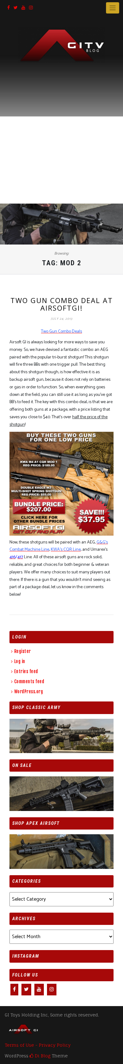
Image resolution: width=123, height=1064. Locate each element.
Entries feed (26, 671)
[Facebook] (8, 8)
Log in (19, 661)
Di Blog (41, 1055)
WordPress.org (28, 691)
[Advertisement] (61, 127)
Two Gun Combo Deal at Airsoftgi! (61, 304)
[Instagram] (31, 8)
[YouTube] (23, 8)
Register (22, 651)
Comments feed (29, 681)
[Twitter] (16, 8)
